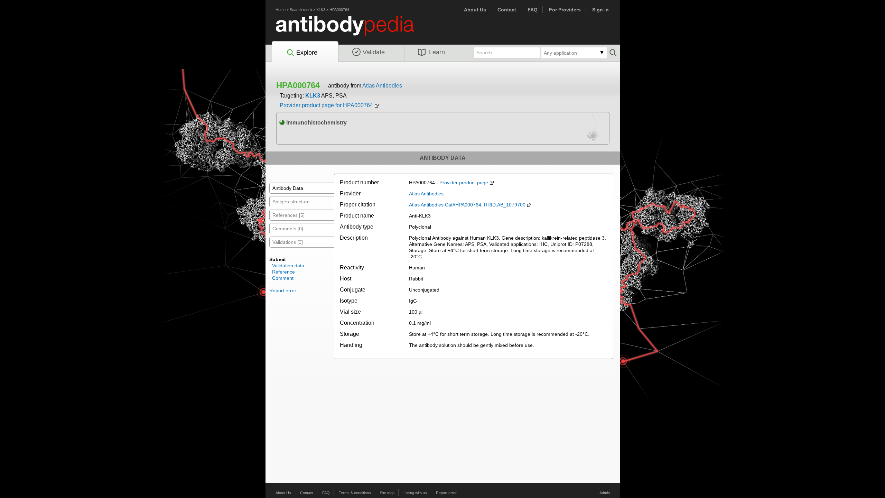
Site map (387, 493)
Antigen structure (291, 201)
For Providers (565, 9)
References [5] (288, 215)
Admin (604, 493)
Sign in (600, 9)
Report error (282, 290)
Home (281, 10)
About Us (475, 9)
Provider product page (463, 182)
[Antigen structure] (592, 129)
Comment (283, 278)
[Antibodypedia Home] (352, 30)
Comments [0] (287, 228)
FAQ (533, 9)
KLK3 (320, 10)
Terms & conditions (355, 493)
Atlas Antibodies (382, 86)
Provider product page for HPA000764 (326, 105)
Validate (374, 52)
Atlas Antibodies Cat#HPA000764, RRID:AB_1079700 (467, 205)
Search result (301, 10)
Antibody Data (287, 188)
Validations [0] (287, 242)
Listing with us (415, 493)
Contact (506, 9)
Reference (283, 272)
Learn (437, 52)
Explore (306, 52)
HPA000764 (339, 10)
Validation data (288, 265)
